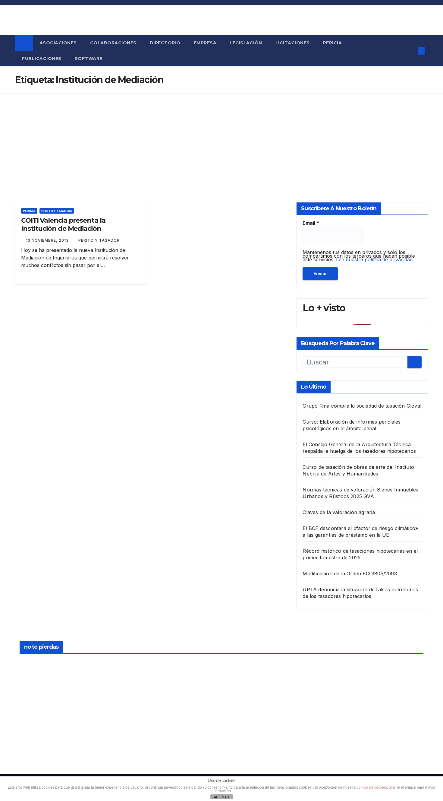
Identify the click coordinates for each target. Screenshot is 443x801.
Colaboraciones (113, 43)
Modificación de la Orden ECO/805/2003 (350, 574)
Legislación (246, 43)
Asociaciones (58, 43)
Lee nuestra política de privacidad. (375, 259)
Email (311, 223)
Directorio (165, 43)
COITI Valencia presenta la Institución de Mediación (63, 224)
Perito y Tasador (56, 211)
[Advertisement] (221, 139)
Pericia (332, 43)
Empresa (205, 43)
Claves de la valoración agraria (339, 512)
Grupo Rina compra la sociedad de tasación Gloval (362, 406)
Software (88, 58)
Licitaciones (292, 43)
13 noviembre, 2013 (48, 240)
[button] (409, 51)
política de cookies (372, 787)
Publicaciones (41, 58)
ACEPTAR (221, 797)
